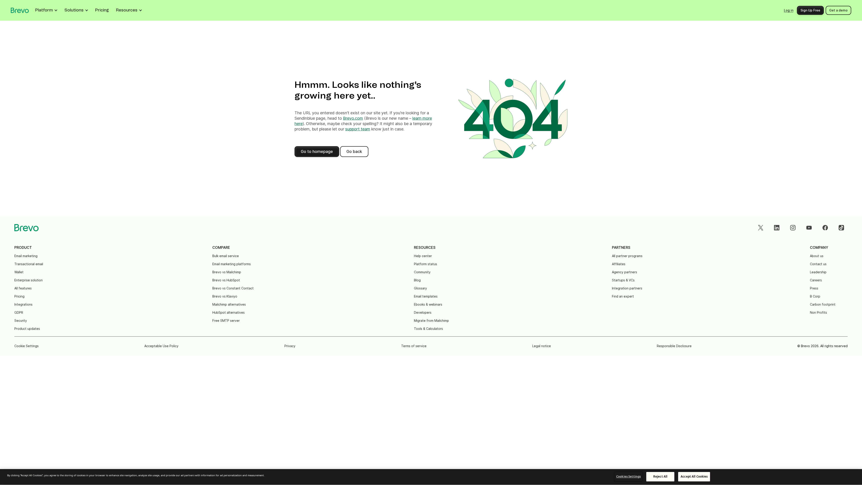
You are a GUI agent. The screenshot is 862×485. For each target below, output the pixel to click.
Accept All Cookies (694, 476)
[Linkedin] (776, 227)
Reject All (660, 476)
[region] (431, 477)
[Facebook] (825, 227)
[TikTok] (841, 227)
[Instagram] (793, 227)
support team (357, 129)
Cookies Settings (628, 476)
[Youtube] (809, 227)
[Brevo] (20, 10)
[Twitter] (760, 227)
